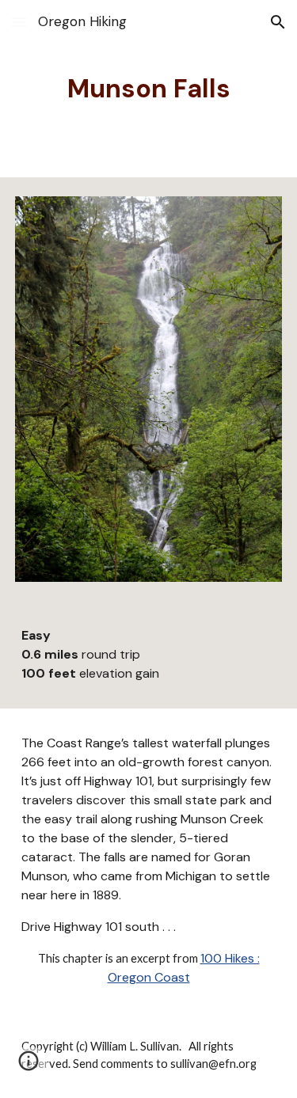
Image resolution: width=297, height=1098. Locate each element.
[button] (19, 22)
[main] (149, 88)
